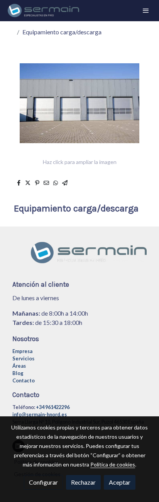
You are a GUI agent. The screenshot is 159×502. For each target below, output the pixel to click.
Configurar (43, 482)
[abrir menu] (146, 10)
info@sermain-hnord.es (39, 414)
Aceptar (119, 482)
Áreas (19, 366)
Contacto (23, 380)
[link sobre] (79, 257)
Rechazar (83, 482)
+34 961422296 (52, 407)
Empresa (22, 351)
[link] (43, 10)
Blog (18, 373)
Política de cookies (112, 464)
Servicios (23, 358)
